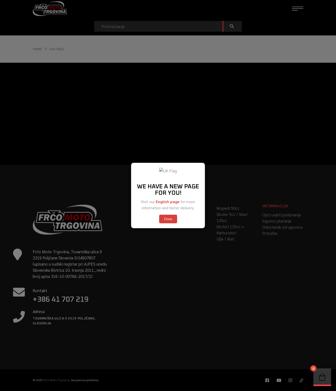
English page (168, 201)
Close (168, 219)
